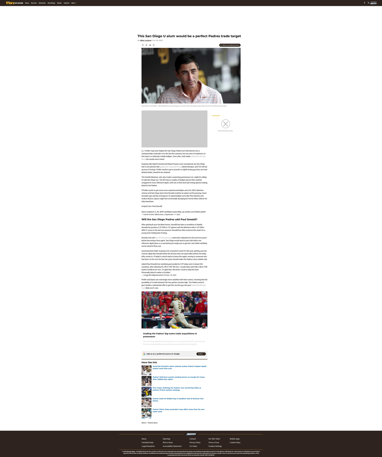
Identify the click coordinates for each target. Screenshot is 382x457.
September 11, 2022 (172, 214)
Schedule (42, 3)
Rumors (34, 3)
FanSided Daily (147, 442)
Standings (51, 3)
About (144, 439)
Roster (59, 3)
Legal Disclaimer (148, 446)
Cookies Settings (215, 446)
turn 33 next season (163, 238)
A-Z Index (193, 446)
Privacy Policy (195, 442)
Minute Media (131, 451)
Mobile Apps (235, 439)
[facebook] (364, 3)
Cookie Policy (235, 442)
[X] (368, 3)
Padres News (152, 423)
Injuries (66, 3)
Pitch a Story (168, 442)
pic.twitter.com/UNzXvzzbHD (194, 212)
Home (144, 423)
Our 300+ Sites (214, 439)
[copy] (153, 45)
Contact (193, 439)
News (27, 3)
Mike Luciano (145, 40)
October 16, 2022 (169, 275)
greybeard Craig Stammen (170, 167)
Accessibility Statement (172, 446)
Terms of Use (213, 442)
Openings (166, 439)
